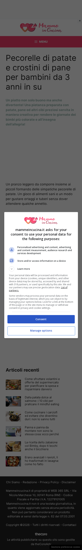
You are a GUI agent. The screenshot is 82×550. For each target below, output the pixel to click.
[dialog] (41, 275)
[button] (41, 269)
